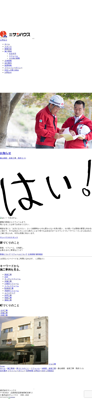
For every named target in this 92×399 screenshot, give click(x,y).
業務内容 (8, 49)
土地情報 (8, 61)
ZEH (6, 277)
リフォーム (13, 56)
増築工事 (8, 298)
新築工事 (8, 274)
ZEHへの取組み (47, 371)
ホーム (7, 44)
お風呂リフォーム (11, 284)
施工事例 (8, 51)
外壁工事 (8, 295)
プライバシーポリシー (13, 68)
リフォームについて (19, 254)
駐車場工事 (8, 288)
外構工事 (4, 315)
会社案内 (8, 63)
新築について (5, 254)
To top (2, 366)
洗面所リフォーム (11, 291)
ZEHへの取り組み (11, 70)
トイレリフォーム (11, 286)
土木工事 (4, 310)
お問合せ (3, 40)
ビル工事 (52, 364)
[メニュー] (33, 38)
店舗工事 (8, 281)
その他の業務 (14, 58)
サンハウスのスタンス (9, 237)
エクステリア (9, 293)
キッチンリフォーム (12, 279)
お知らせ (5, 153)
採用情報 (8, 65)
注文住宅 (12, 54)
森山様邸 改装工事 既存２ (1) (13, 158)
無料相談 (39, 254)
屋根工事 (8, 300)
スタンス (8, 46)
